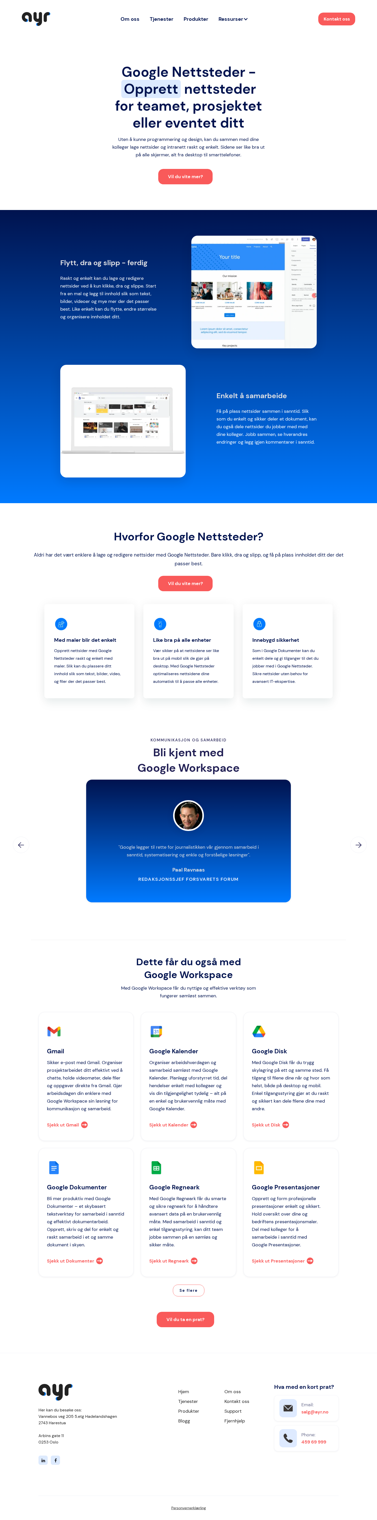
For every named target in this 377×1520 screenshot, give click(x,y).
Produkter (196, 19)
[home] (36, 19)
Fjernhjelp (234, 1420)
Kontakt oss (337, 19)
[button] (233, 19)
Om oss (130, 19)
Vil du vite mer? (185, 177)
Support (233, 1411)
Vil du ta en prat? (185, 1319)
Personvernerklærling (188, 1508)
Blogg (184, 1420)
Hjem (183, 1391)
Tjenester (161, 19)
